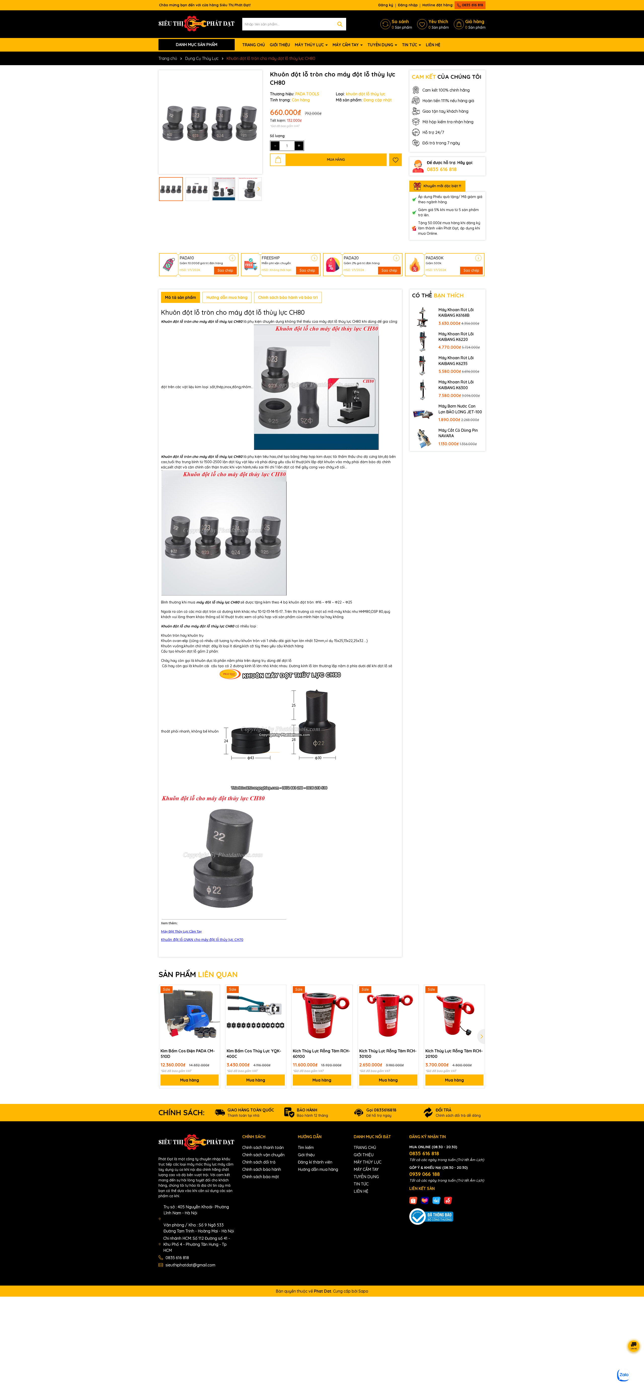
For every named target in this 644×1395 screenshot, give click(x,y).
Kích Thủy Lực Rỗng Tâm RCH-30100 (388, 1053)
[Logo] (196, 23)
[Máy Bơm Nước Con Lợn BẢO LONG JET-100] (423, 413)
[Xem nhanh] (214, 1008)
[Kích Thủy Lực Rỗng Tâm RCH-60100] (322, 1015)
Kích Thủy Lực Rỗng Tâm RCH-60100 (321, 1053)
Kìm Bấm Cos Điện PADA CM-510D (187, 1053)
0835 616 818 (472, 5)
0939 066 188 (424, 1174)
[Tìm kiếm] (340, 24)
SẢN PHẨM (198, 974)
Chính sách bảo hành (261, 1169)
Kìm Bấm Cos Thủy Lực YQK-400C (254, 1053)
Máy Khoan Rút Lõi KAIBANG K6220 (456, 336)
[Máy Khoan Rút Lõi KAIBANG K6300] (423, 389)
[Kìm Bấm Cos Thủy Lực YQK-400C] (255, 1015)
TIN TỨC (410, 44)
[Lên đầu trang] (634, 1365)
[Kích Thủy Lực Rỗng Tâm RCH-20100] (454, 1015)
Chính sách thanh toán (263, 1147)
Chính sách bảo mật (260, 1176)
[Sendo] (448, 1200)
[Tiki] (436, 1200)
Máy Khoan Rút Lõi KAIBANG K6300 (456, 384)
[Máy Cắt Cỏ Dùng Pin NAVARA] (423, 438)
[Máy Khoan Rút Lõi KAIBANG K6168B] (423, 317)
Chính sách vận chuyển (263, 1154)
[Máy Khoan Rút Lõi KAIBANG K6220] (423, 341)
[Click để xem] (210, 122)
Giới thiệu (306, 1154)
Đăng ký (385, 5)
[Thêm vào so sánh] (214, 999)
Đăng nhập (408, 5)
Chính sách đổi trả (258, 1162)
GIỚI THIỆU (280, 44)
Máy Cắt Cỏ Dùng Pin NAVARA (458, 433)
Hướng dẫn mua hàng (318, 1169)
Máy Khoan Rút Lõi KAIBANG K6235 (456, 360)
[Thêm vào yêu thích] (395, 159)
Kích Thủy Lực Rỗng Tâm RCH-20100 (454, 1053)
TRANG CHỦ (253, 44)
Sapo (363, 1291)
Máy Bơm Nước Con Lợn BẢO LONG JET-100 (460, 409)
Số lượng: (277, 136)
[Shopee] (413, 1200)
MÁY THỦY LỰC (310, 44)
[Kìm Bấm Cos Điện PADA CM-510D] (189, 1015)
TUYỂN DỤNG (381, 44)
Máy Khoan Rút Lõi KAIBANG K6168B (456, 312)
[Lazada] (425, 1200)
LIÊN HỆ (433, 44)
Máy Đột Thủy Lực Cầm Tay (181, 932)
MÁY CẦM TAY (346, 44)
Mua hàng (189, 1080)
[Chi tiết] (232, 258)
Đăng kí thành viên (315, 1162)
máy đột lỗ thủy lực (215, 321)
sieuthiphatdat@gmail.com (190, 1264)
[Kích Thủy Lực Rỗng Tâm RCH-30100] (388, 1015)
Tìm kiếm (306, 1147)
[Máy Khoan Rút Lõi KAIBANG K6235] (423, 365)
